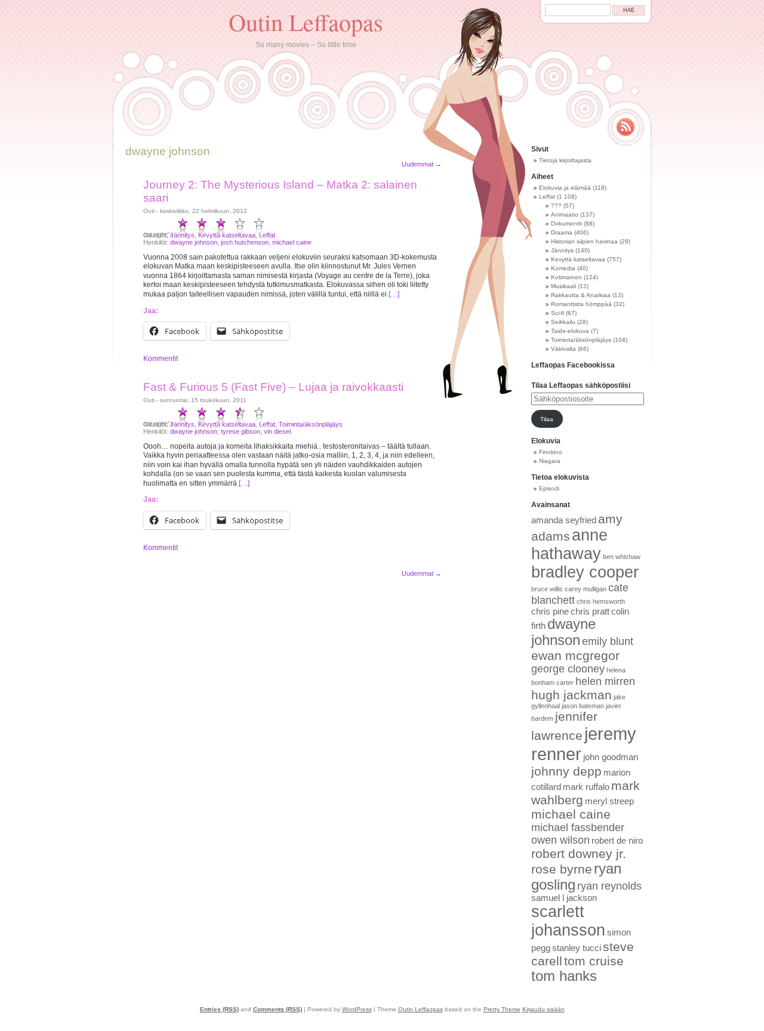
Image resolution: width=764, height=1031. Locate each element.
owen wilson (560, 840)
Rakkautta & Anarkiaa (581, 295)
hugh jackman (571, 695)
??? (556, 205)
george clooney (568, 669)
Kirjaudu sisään (543, 1009)
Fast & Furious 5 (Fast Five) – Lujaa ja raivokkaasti (273, 387)
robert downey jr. (578, 853)
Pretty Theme (501, 1009)
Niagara (549, 461)
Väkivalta (563, 348)
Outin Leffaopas (306, 22)
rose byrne (561, 869)
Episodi (549, 488)
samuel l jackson (564, 898)
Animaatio (564, 214)
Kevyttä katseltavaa (226, 235)
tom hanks (564, 976)
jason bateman (583, 705)
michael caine (292, 242)
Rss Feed (625, 127)
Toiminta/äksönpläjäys (311, 424)
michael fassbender (577, 828)
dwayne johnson (193, 242)
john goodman (610, 757)
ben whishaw (621, 556)
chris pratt (590, 611)
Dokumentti (566, 223)
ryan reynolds (609, 886)
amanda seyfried (563, 520)
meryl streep (609, 801)
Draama (561, 232)
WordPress (357, 1009)
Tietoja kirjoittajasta (565, 160)
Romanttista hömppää (581, 304)
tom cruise (594, 961)
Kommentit (160, 358)
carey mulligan (585, 588)
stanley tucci (576, 948)
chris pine (550, 611)
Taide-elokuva (570, 331)
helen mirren (605, 681)
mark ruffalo (586, 787)
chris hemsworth (601, 601)
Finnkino (550, 452)
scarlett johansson (568, 921)
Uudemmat (422, 164)
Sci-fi (557, 313)
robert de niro (617, 840)
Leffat (267, 235)
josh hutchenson (245, 242)
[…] (394, 294)
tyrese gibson (240, 431)
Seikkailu (563, 322)
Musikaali (563, 286)
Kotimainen (566, 277)
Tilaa (546, 419)
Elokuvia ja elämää (565, 187)
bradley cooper (585, 572)
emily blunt (607, 641)
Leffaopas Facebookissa (573, 365)
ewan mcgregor (575, 655)
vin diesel (277, 431)
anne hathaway (569, 544)
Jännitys (182, 235)
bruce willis (547, 588)
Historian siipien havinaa (584, 241)
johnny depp (566, 771)
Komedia (563, 268)
